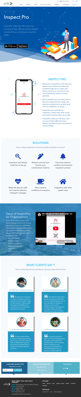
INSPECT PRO (45, 392)
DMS (51, 392)
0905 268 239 (64, 1)
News (35, 4)
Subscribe (18, 370)
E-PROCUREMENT (58, 392)
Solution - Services (45, 4)
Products (74, 4)
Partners (56, 4)
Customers (65, 4)
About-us (28, 4)
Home (21, 4)
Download (44, 385)
